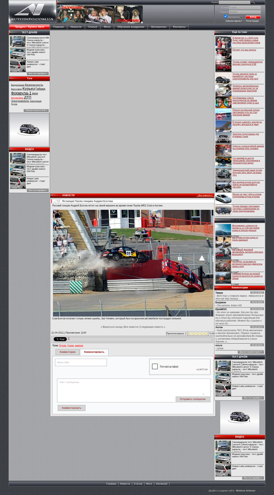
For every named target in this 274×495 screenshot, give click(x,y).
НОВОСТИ (68, 195)
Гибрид (40, 88)
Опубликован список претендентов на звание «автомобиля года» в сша (245, 100)
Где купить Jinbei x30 (229, 305)
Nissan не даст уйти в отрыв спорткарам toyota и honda (246, 195)
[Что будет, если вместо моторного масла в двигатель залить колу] (223, 266)
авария (79, 345)
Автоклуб (161, 483)
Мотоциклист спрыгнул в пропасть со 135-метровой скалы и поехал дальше (245, 227)
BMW (35, 93)
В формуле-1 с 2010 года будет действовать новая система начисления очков (246, 40)
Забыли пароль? (233, 21)
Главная (111, 483)
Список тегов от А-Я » (36, 110)
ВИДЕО (29, 149)
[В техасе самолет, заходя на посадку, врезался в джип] (223, 127)
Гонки (70, 345)
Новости (125, 483)
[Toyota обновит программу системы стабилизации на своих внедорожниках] (223, 211)
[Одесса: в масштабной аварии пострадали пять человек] (223, 151)
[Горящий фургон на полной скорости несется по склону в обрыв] (223, 278)
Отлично (205, 334)
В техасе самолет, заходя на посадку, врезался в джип (247, 123)
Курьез (28, 88)
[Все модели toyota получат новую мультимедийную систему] (223, 187)
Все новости (131, 327)
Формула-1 (21, 93)
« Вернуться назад (111, 327)
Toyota (14, 104)
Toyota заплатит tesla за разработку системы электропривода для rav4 (245, 76)
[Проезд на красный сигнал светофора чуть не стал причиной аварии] (223, 115)
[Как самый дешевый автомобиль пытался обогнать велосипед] (223, 254)
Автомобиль (17, 98)
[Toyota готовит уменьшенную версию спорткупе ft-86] (223, 66)
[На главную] (32, 19)
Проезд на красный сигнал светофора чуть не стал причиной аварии (246, 112)
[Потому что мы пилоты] (223, 54)
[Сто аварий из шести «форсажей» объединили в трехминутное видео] (223, 163)
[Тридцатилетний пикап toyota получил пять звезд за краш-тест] (223, 175)
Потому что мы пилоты (244, 50)
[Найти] (257, 2)
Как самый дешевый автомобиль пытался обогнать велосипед (247, 252)
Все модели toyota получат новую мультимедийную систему (246, 184)
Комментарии (67, 352)
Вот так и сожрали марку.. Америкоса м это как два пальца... (239, 297)
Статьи (138, 483)
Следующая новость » (152, 327)
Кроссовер (16, 89)
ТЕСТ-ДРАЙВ (29, 32)
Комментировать (94, 352)
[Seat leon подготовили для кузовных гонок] (223, 139)
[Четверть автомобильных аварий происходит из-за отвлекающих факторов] (223, 90)
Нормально (197, 334)
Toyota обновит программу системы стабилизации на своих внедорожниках (246, 208)
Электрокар (36, 101)
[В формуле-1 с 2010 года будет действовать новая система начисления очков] (223, 42)
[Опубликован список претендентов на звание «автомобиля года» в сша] (223, 102)
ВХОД (253, 17)
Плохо (193, 334)
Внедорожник (17, 85)
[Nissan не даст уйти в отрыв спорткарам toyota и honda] (223, 199)
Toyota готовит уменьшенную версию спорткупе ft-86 (247, 63)
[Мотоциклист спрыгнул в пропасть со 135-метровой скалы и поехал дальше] (223, 230)
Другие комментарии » (251, 352)
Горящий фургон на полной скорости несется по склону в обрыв (247, 276)
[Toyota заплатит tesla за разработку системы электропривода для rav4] (223, 78)
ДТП (27, 97)
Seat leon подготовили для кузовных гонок (245, 135)
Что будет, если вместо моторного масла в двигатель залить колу (247, 264)
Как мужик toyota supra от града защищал (245, 238)
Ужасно (189, 334)
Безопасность (34, 84)
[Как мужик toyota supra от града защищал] (223, 242)
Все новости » (205, 195)
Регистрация (252, 21)
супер (220, 348)
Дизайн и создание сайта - (232, 490)
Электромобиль (20, 101)
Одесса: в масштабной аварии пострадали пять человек (248, 147)
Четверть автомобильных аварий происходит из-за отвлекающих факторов (245, 88)
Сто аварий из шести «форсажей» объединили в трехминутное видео (246, 160)
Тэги (29, 78)
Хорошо (201, 334)
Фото (149, 483)
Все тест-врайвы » (38, 73)
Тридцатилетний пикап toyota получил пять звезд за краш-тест (247, 172)
